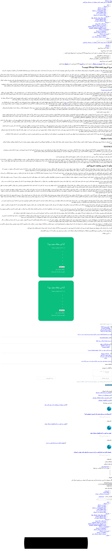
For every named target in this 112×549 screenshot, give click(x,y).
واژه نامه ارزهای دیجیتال (100, 32)
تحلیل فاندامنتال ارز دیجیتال (99, 10)
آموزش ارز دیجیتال (104, 33)
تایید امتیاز (62, 267)
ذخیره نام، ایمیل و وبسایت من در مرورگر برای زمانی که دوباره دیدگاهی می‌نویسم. (93, 381)
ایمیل (108, 482)
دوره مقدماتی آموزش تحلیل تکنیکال (97, 26)
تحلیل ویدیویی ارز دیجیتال (99, 15)
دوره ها (107, 22)
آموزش (107, 46)
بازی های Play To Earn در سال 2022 (104, 341)
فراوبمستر (101, 496)
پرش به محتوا (108, 0)
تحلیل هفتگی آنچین (101, 12)
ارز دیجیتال (106, 6)
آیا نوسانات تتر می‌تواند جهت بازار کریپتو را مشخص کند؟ (97, 414)
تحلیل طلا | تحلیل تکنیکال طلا (98, 18)
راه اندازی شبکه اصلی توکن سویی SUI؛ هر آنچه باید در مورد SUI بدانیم (96, 361)
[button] (108, 364)
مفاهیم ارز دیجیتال (101, 35)
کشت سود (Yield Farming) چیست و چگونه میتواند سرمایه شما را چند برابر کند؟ (95, 334)
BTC (66, 103)
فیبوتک (107, 45)
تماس (107, 38)
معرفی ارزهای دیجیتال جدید (99, 36)
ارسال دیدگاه (108, 385)
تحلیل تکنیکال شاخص (100, 19)
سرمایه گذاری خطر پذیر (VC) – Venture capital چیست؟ (100, 350)
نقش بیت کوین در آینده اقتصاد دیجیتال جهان (100, 433)
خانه (108, 4)
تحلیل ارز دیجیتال (101, 9)
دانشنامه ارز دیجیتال (104, 29)
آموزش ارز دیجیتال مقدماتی (99, 25)
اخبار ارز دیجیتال (102, 7)
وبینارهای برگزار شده (100, 23)
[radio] (54, 251)
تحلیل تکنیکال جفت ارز (100, 20)
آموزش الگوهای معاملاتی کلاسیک (97, 28)
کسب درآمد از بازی (101, 13)
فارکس (107, 16)
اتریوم (81, 64)
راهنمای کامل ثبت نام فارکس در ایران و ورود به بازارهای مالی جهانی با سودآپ (92, 452)
